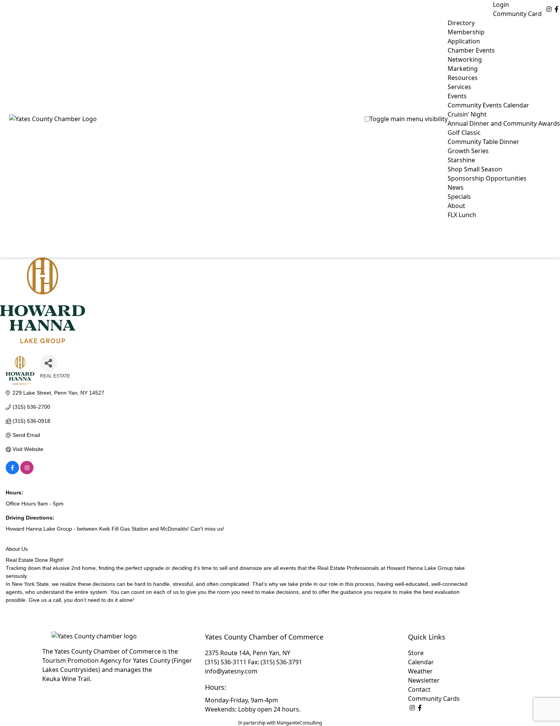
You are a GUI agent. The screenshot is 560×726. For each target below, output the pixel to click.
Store (416, 653)
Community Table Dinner (483, 142)
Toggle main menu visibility (409, 119)
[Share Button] (48, 363)
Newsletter (424, 680)
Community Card (517, 14)
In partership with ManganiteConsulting (280, 723)
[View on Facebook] (12, 472)
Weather (420, 671)
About (456, 205)
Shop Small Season (475, 169)
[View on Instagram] (27, 472)
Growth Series (468, 151)
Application (464, 41)
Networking (465, 59)
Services (459, 87)
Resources (463, 78)
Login (501, 4)
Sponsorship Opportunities (487, 178)
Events (457, 96)
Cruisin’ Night (467, 114)
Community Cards (434, 698)
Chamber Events (471, 50)
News (456, 187)
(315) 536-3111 (225, 662)
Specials (459, 196)
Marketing (463, 68)
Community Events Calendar (488, 105)
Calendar (421, 662)
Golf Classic (464, 132)
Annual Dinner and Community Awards (504, 123)
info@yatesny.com (231, 671)
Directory (461, 23)
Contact (419, 689)
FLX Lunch (462, 215)
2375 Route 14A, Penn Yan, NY (247, 653)
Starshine (461, 160)
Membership (466, 32)
